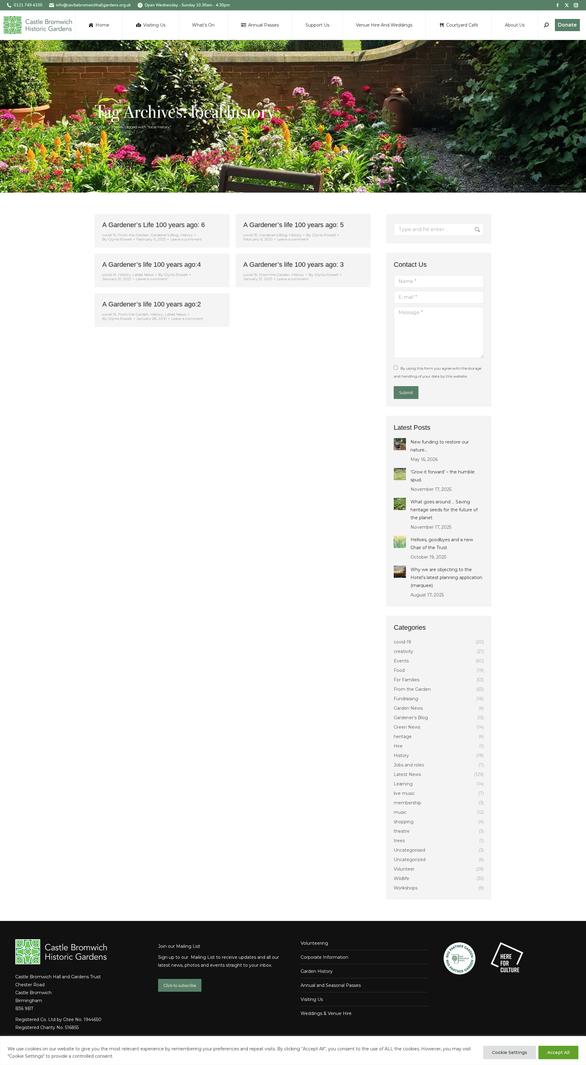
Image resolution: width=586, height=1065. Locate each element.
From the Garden (133, 235)
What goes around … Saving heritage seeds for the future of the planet (444, 509)
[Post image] (400, 444)
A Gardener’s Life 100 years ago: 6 (153, 225)
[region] (293, 1050)
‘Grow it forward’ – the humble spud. (443, 476)
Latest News (143, 274)
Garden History (317, 971)
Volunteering (314, 943)
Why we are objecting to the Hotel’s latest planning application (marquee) (446, 577)
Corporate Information (324, 957)
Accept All (558, 1052)
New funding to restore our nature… (440, 446)
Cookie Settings (509, 1052)
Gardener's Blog (164, 235)
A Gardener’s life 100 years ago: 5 (293, 225)
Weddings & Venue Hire (326, 1013)
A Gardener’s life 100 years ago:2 (151, 304)
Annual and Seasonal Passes (331, 985)
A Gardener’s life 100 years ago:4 (151, 264)
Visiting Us (312, 999)
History (186, 235)
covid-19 (109, 235)
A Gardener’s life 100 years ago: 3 (293, 264)
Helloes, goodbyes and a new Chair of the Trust (442, 543)
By (117, 239)
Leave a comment (186, 239)
